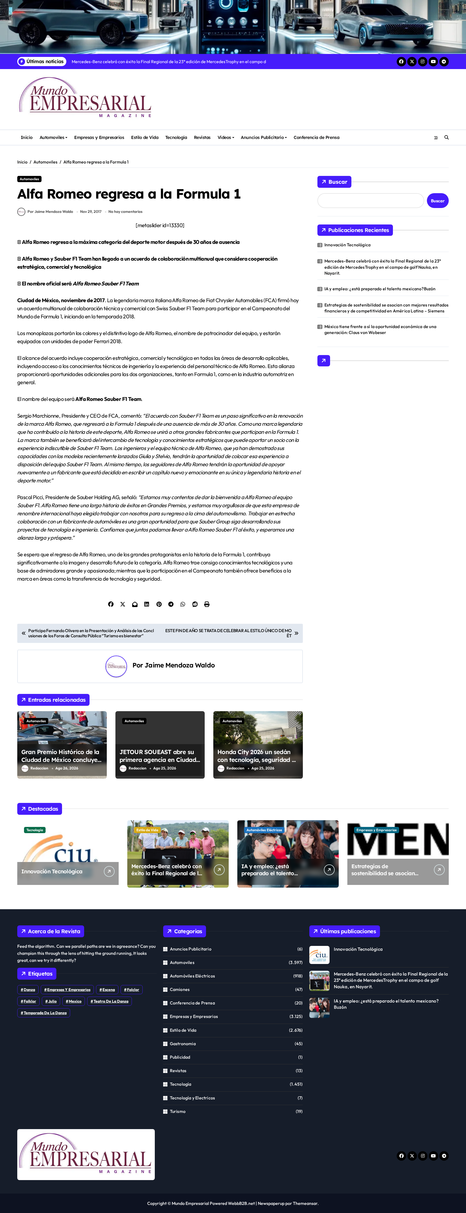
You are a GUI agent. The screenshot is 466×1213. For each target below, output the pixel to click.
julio (52, 1001)
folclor (133, 989)
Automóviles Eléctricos (264, 830)
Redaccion (39, 768)
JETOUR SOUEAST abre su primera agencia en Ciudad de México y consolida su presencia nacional (157, 763)
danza (29, 989)
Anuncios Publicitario (262, 137)
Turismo (178, 1111)
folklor (30, 1001)
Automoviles (52, 137)
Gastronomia (183, 1043)
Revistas (202, 137)
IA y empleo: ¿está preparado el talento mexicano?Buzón (380, 288)
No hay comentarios (125, 211)
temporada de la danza (45, 1012)
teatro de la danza (111, 1001)
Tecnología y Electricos (192, 1097)
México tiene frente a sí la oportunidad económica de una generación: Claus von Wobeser (380, 329)
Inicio (27, 137)
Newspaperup (271, 1203)
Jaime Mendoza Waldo (180, 665)
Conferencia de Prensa (316, 137)
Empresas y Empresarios (99, 137)
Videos (224, 137)
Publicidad (180, 1057)
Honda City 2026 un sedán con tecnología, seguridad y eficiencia (256, 759)
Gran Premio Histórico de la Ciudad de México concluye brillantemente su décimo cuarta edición (60, 763)
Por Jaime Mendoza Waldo (50, 211)
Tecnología (176, 137)
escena (108, 989)
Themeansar (305, 1203)
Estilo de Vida (144, 137)
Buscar (337, 181)
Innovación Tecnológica (347, 244)
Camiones (180, 989)
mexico (75, 1001)
